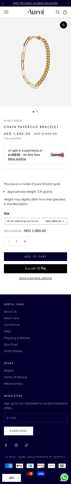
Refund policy (13, 384)
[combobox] (36, 221)
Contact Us (12, 325)
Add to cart (35, 256)
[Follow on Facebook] (6, 445)
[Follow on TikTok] (26, 445)
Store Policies (13, 351)
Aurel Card (11, 318)
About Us (10, 312)
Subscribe (18, 431)
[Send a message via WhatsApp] (64, 477)
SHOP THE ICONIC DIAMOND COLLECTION (35, 3)
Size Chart (11, 344)
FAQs (7, 331)
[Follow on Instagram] (16, 445)
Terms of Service (15, 377)
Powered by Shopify (50, 456)
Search (9, 371)
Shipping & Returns (17, 338)
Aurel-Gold (13, 120)
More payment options (35, 278)
